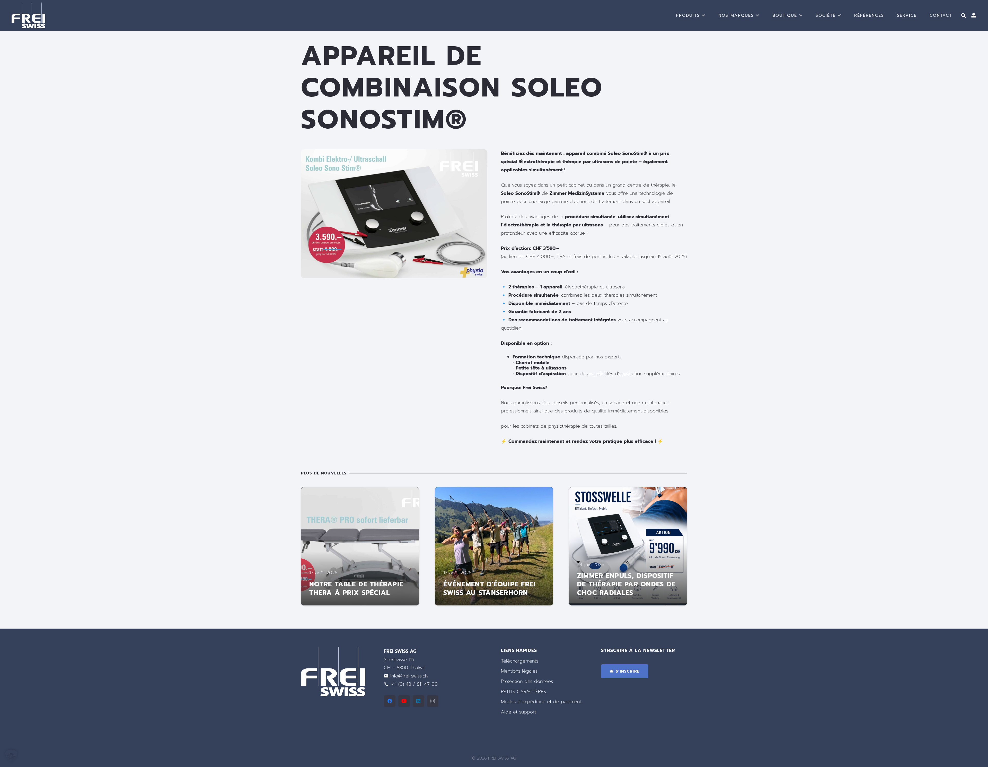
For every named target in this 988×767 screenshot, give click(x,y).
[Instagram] (432, 701)
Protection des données (527, 681)
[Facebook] (389, 701)
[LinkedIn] (418, 701)
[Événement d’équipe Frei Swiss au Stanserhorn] (494, 546)
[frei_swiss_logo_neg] (28, 15)
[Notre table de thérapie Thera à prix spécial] (360, 546)
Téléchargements (519, 661)
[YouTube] (404, 701)
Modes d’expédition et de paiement (541, 701)
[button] (703, 15)
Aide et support (518, 712)
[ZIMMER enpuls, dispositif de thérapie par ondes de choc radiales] (628, 546)
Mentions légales (519, 671)
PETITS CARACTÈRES (523, 691)
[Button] (973, 15)
